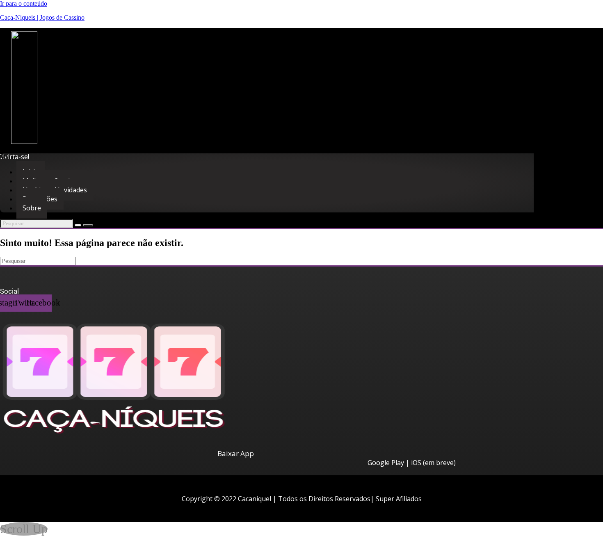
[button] (223, 157)
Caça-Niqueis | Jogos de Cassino (42, 17)
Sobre (32, 207)
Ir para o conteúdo (23, 3)
